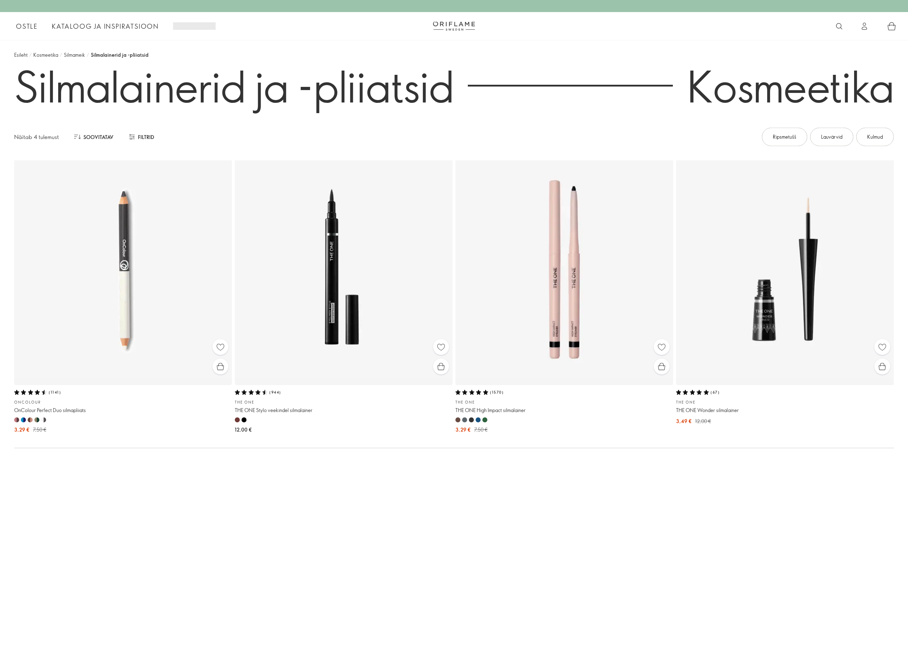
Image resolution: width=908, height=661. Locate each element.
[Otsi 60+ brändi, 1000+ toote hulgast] (839, 26)
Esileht (21, 54)
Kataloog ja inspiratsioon (105, 26)
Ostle (27, 26)
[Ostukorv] (891, 26)
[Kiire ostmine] (220, 366)
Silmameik (74, 54)
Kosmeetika (45, 54)
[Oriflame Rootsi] (454, 26)
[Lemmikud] (220, 347)
